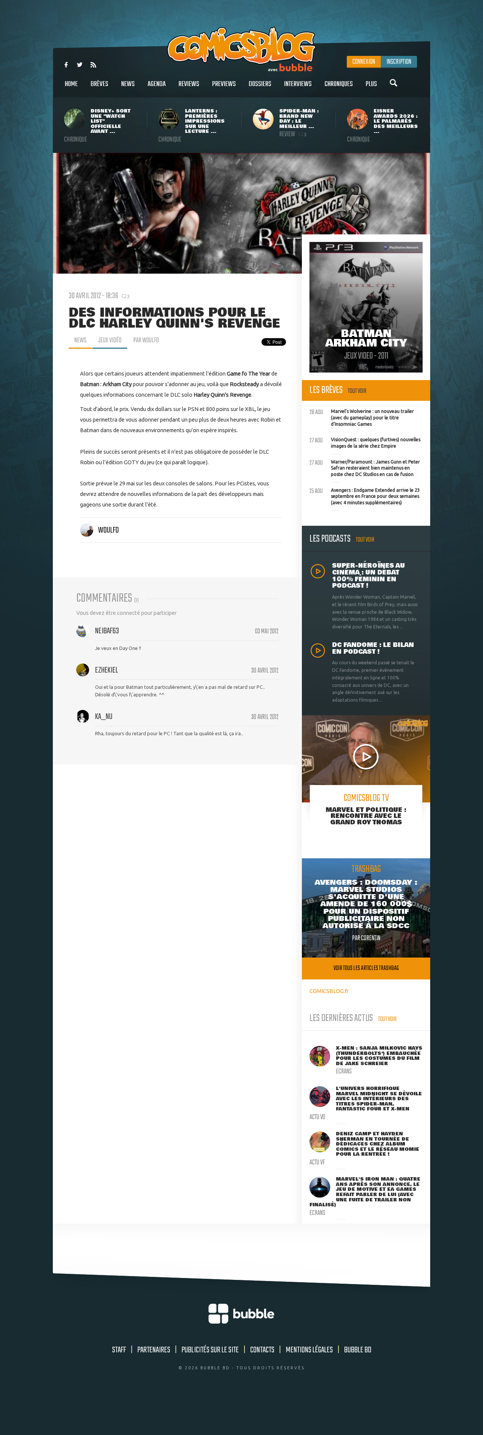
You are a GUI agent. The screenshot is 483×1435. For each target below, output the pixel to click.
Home (71, 84)
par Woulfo (146, 340)
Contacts (262, 1350)
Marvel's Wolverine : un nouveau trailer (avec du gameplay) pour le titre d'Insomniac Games (361, 416)
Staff (119, 1350)
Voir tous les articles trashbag (366, 968)
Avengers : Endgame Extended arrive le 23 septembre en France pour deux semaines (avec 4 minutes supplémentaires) (364, 495)
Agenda (157, 84)
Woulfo (108, 530)
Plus (371, 84)
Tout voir (357, 391)
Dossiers (260, 84)
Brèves (99, 84)
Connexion (363, 62)
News (128, 84)
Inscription (398, 62)
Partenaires (153, 1350)
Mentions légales (309, 1350)
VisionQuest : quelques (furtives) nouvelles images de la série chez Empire (364, 442)
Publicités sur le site (210, 1350)
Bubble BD (357, 1350)
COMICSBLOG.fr (329, 991)
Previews (224, 84)
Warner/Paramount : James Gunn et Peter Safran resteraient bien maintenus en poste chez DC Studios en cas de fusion (364, 467)
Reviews (188, 84)
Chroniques (339, 84)
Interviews (298, 84)
